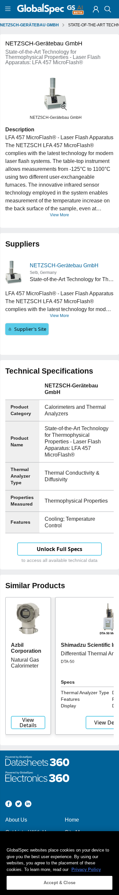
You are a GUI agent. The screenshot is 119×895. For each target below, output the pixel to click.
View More (59, 215)
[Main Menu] (8, 9)
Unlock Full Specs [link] (59, 549)
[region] (59, 863)
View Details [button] (28, 722)
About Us (16, 820)
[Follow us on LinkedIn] (28, 805)
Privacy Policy (86, 869)
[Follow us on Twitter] (18, 805)
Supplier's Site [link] (30, 329)
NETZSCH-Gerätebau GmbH (64, 265)
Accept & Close (59, 882)
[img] (96, 9)
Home (72, 820)
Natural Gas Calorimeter (25, 663)
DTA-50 (67, 661)
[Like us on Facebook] (8, 805)
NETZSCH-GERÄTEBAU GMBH (29, 25)
